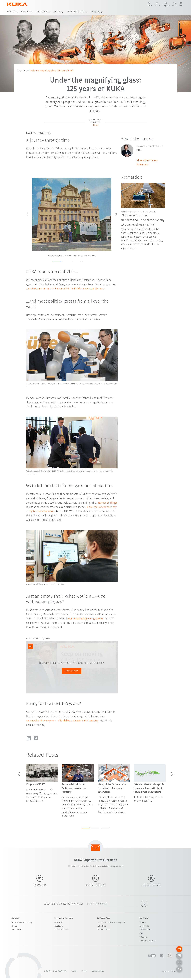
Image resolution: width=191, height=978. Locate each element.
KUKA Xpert (101, 926)
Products (11, 12)
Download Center (103, 930)
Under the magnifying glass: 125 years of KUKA (52, 71)
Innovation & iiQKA (76, 12)
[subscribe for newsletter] (144, 904)
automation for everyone (40, 720)
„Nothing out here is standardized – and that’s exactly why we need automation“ (142, 220)
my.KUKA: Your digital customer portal (111, 923)
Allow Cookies (71, 671)
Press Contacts (17, 930)
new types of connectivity (102, 507)
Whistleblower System (148, 941)
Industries (25, 12)
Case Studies (59, 926)
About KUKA (144, 926)
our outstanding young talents (85, 618)
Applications (42, 12)
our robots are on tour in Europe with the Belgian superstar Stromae (65, 288)
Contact (14, 926)
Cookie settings (98, 971)
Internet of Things (107, 502)
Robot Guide (58, 923)
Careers (142, 923)
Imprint (74, 971)
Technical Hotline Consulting (22, 923)
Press (142, 933)
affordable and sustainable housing (78, 720)
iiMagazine (22, 71)
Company (95, 12)
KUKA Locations (145, 930)
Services (57, 12)
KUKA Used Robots (61, 930)
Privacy (84, 971)
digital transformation (41, 511)
